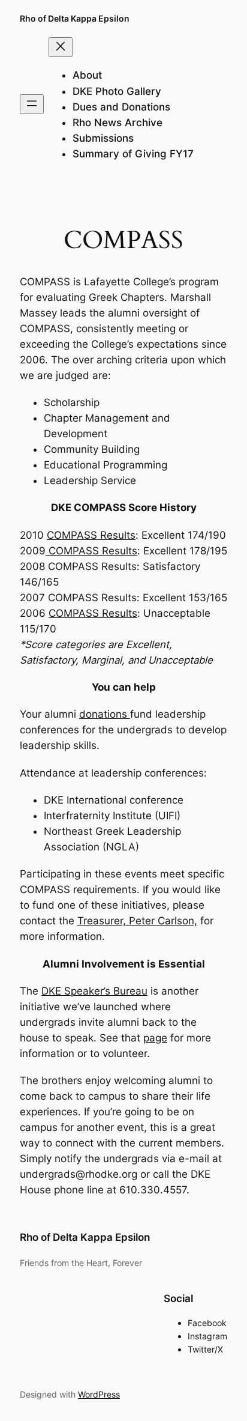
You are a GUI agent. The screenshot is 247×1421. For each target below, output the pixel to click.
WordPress (99, 1394)
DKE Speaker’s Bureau (94, 991)
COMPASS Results (91, 535)
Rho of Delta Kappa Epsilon (74, 18)
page (155, 1038)
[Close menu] (61, 47)
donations (104, 714)
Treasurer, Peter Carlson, (137, 921)
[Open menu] (32, 104)
